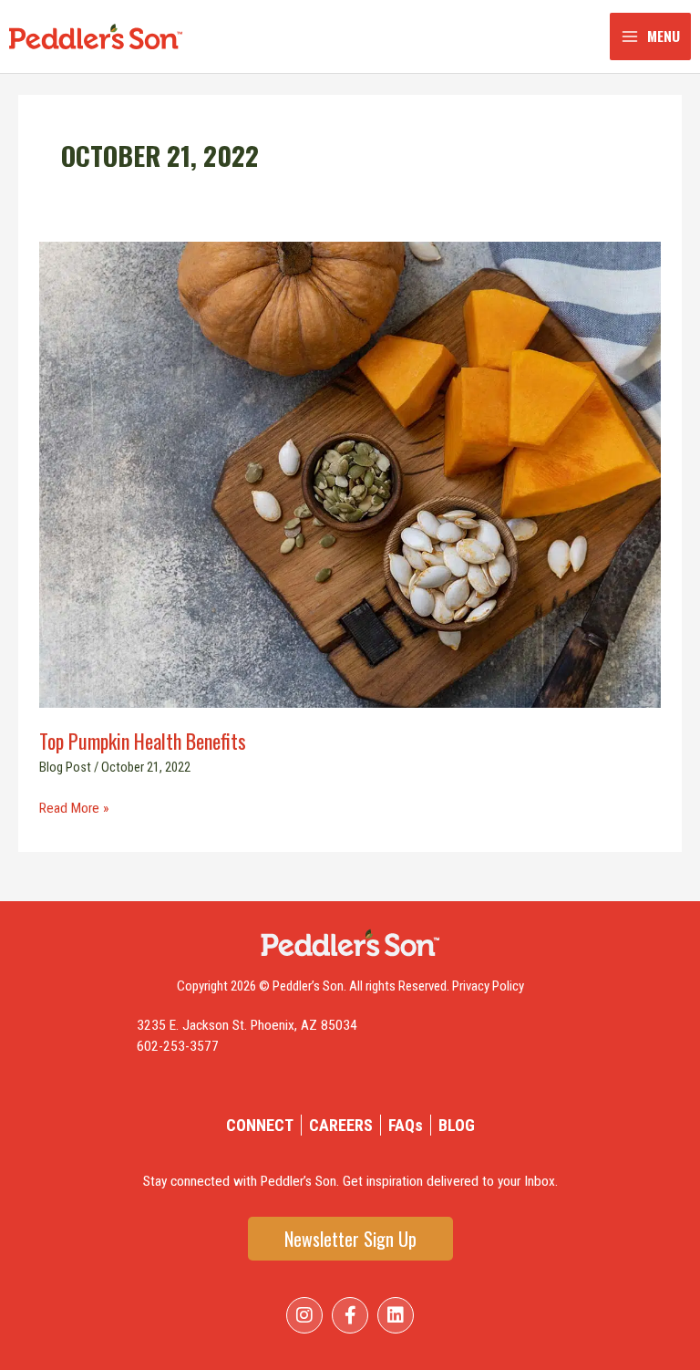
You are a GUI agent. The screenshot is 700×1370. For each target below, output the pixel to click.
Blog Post (65, 767)
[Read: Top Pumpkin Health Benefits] (350, 474)
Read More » (73, 807)
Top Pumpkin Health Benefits (145, 740)
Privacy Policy (488, 986)
